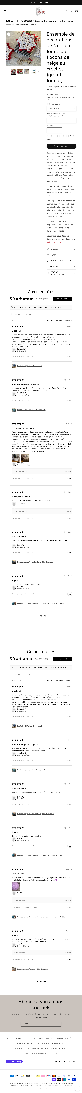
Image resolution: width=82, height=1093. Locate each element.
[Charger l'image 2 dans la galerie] (20, 72)
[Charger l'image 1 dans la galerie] (13, 72)
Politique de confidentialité (20, 1086)
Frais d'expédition (53, 98)
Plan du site (53, 1053)
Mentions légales (42, 1088)
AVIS (28, 1038)
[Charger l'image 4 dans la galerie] (33, 72)
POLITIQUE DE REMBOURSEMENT (25, 1048)
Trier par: (50, 320)
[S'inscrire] (58, 1024)
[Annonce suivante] (77, 2)
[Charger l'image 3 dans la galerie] (26, 72)
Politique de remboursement (65, 1083)
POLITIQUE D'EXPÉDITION (52, 1043)
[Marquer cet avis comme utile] (69, 356)
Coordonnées (69, 1086)
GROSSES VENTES (45, 1038)
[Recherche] (66, 11)
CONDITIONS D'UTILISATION (28, 1043)
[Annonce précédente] (4, 2)
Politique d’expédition (55, 1086)
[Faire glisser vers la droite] (38, 71)
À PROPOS (10, 1038)
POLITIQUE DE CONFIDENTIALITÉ (54, 1048)
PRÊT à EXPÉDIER (24, 21)
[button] (4, 11)
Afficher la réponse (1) (20, 471)
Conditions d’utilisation (38, 1086)
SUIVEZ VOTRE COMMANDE (35, 1053)
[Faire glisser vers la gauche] (8, 71)
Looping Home (18, 1083)
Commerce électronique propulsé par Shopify (38, 1083)
